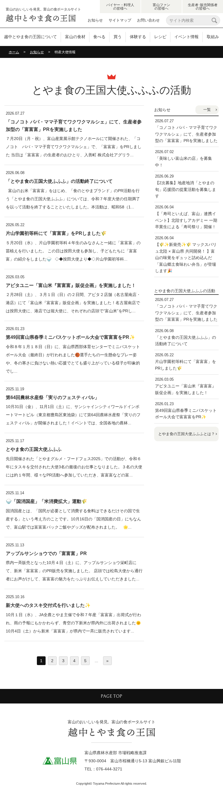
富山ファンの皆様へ (161, 6)
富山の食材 (75, 37)
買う (118, 37)
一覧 (207, 109)
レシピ (160, 37)
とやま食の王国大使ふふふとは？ (186, 434)
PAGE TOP (111, 696)
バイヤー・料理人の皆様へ (120, 6)
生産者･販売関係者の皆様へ (202, 6)
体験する (138, 37)
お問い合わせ (148, 20)
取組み (213, 37)
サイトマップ (120, 20)
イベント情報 (186, 37)
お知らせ (95, 20)
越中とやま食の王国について (30, 37)
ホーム (14, 52)
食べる (99, 37)
